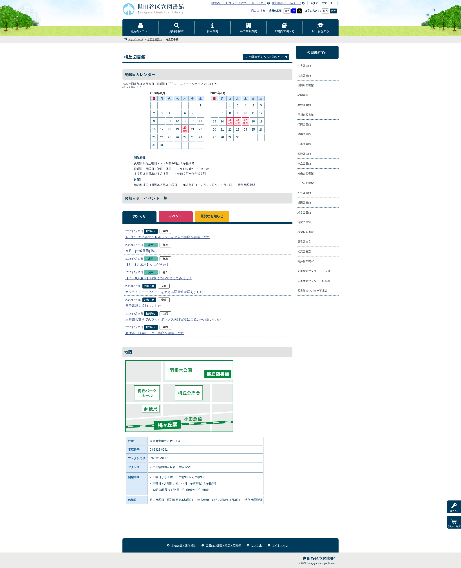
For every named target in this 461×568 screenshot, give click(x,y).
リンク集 (256, 545)
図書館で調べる (284, 31)
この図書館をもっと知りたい (264, 56)
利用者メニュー (140, 31)
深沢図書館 (304, 153)
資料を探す (176, 31)
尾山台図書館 (305, 173)
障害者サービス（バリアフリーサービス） (238, 3)
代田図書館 (304, 124)
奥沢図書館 (304, 104)
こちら (138, 86)
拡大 (325, 10)
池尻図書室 (304, 222)
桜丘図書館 (304, 163)
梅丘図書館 (304, 75)
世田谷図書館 (305, 85)
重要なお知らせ (212, 216)
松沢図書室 (304, 251)
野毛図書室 (304, 241)
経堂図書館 (304, 212)
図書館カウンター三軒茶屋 (313, 280)
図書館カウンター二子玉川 (313, 270)
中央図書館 (304, 65)
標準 (287, 10)
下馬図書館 (304, 144)
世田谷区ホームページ (286, 3)
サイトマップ (280, 545)
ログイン (454, 511)
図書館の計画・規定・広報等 (223, 545)
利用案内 (212, 31)
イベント (175, 216)
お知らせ (139, 216)
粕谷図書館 (304, 192)
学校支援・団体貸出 (183, 545)
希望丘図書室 (305, 231)
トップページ (135, 39)
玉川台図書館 (305, 114)
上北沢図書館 (305, 183)
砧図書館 (302, 95)
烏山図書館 (304, 134)
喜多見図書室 (305, 261)
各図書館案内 (248, 31)
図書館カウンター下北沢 (312, 290)
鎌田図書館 (304, 202)
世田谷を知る (320, 31)
